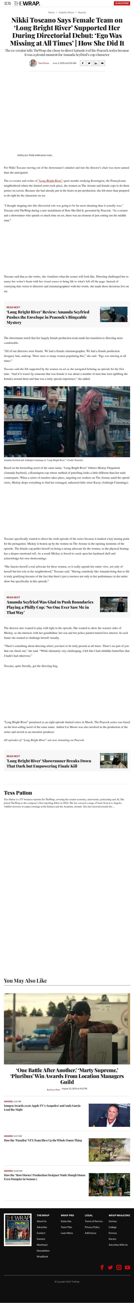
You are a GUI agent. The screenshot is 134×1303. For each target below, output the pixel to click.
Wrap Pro (67, 1215)
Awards (82, 12)
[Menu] (7, 3)
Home (51, 12)
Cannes (113, 1221)
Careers (41, 1238)
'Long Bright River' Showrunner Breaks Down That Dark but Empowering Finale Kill (49, 763)
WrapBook (42, 1256)
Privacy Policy (92, 1227)
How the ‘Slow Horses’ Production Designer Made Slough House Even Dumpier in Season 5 (44, 1177)
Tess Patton (43, 63)
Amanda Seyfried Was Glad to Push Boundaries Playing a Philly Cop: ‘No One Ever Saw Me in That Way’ (50, 607)
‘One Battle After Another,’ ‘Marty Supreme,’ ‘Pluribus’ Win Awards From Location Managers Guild (67, 1076)
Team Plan (66, 1227)
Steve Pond (55, 1089)
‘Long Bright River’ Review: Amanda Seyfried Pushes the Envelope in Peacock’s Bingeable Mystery (48, 317)
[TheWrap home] (27, 3)
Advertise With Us (118, 1244)
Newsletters (43, 1250)
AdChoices (90, 1233)
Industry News (66, 12)
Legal (89, 1215)
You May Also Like (25, 980)
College (113, 1227)
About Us (41, 1221)
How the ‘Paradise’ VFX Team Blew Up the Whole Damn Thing (43, 1140)
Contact (41, 1233)
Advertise (42, 1227)
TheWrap (43, 1215)
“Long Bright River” (50, 181)
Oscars (112, 1238)
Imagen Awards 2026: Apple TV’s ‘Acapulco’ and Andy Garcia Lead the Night (42, 1107)
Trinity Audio (34, 155)
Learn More (67, 1233)
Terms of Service (94, 1221)
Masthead (42, 1244)
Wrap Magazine (119, 1215)
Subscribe (122, 3)
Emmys (113, 1233)
